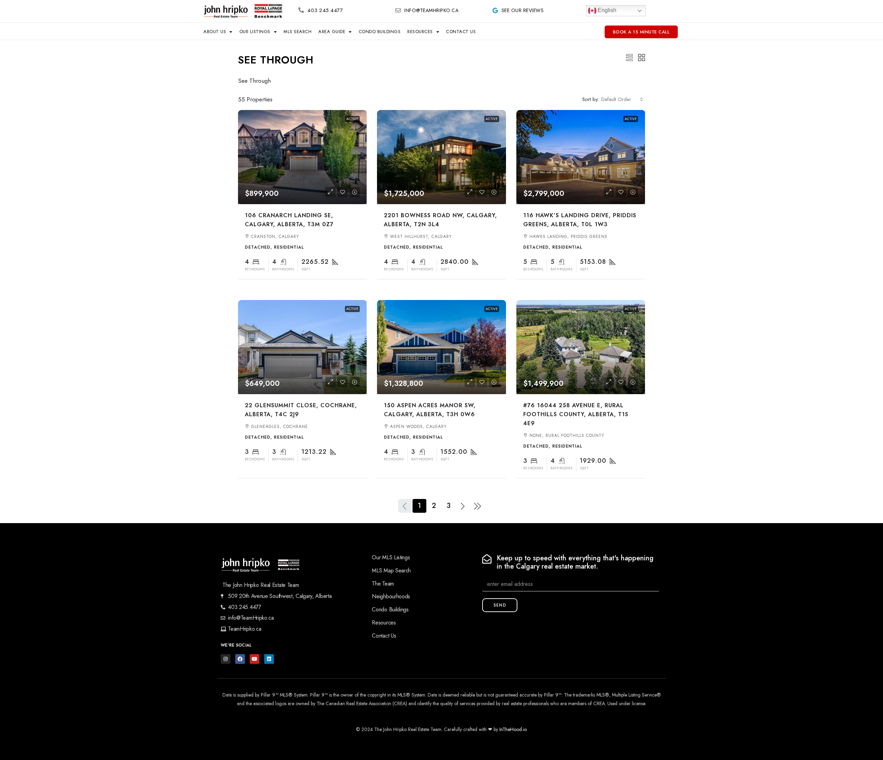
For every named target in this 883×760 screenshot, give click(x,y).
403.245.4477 (325, 10)
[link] (302, 157)
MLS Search (297, 31)
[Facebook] (240, 659)
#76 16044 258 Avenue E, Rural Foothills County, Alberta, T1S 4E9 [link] (575, 414)
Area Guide (331, 31)
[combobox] (622, 99)
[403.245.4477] (301, 10)
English (606, 10)
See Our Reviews (523, 10)
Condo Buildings (380, 31)
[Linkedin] (269, 659)
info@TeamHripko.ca (431, 10)
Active (352, 118)
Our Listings (254, 31)
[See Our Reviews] (495, 10)
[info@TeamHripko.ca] (398, 10)
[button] (629, 58)
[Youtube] (254, 659)
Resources (420, 31)
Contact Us (461, 31)
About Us (215, 31)
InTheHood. (511, 729)
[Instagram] (225, 659)
